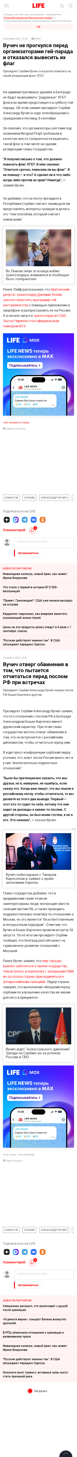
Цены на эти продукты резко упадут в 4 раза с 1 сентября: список (37, 629)
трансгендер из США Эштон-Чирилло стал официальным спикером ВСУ (34, 320)
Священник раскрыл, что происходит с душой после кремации (35, 1308)
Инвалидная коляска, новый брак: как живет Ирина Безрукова (35, 576)
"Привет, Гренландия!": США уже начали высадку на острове (38, 602)
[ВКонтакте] (33, 519)
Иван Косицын (14, 1160)
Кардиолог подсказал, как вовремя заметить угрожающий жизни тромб (35, 616)
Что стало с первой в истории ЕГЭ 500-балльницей (30, 589)
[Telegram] (24, 519)
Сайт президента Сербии (16, 422)
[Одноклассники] (42, 519)
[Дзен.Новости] (6, 519)
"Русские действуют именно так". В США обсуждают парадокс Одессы (31, 642)
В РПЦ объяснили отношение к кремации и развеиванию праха (33, 1334)
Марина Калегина (16, 428)
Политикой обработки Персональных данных (28, 17)
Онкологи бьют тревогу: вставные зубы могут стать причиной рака (35, 1374)
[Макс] (15, 519)
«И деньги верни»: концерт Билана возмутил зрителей (34, 1321)
